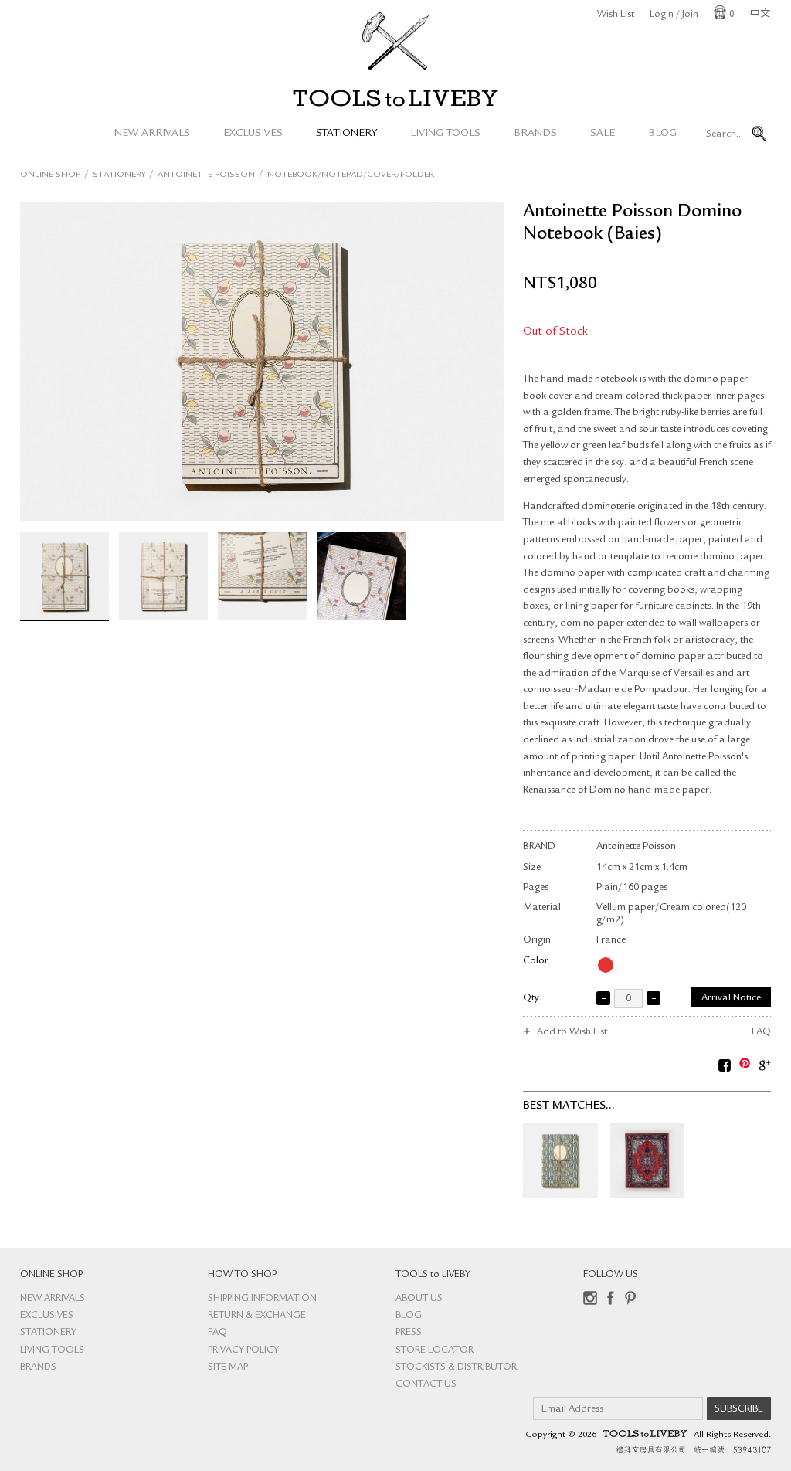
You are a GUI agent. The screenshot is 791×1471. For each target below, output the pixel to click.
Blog (662, 133)
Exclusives (253, 133)
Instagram (590, 1298)
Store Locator (435, 1351)
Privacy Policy (243, 1351)
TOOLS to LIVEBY (395, 98)
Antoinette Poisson (206, 175)
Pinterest (630, 1298)
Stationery (346, 133)
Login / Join (674, 15)
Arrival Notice (731, 999)
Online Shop (50, 175)
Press (409, 1333)
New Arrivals (152, 133)
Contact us (426, 1385)
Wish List (615, 15)
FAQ (761, 1033)
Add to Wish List (572, 1033)
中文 (760, 15)
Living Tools (445, 133)
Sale (602, 133)
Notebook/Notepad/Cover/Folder (350, 175)
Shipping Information (262, 1299)
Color (535, 961)
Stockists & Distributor (456, 1368)
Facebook (610, 1298)
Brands (535, 133)
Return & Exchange (257, 1316)
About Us (419, 1299)
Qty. (532, 999)
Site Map (228, 1368)
